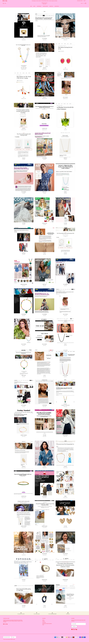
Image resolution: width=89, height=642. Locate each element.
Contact (43, 621)
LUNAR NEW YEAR (57, 6)
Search (43, 620)
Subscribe (74, 626)
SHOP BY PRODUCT (39, 6)
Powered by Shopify (12, 639)
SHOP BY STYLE (51, 6)
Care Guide (44, 622)
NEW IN (34, 6)
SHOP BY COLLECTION (45, 6)
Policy (43, 624)
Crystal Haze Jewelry (7, 639)
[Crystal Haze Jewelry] (44, 3)
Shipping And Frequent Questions (47, 623)
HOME (31, 6)
